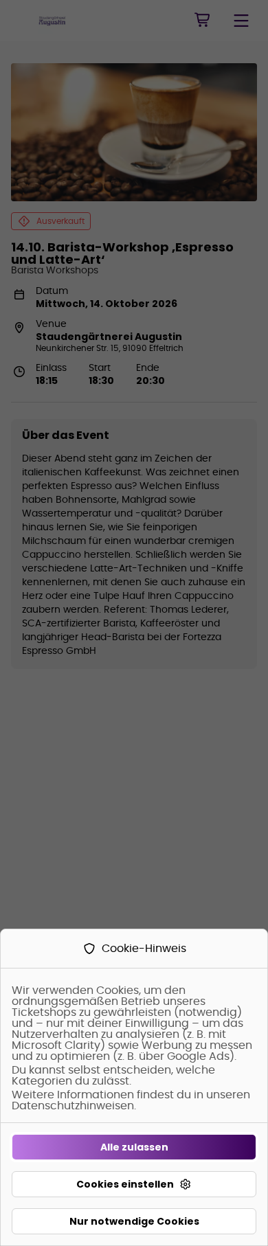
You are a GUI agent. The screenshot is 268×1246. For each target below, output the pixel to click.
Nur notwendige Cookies (134, 1221)
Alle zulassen (134, 1147)
